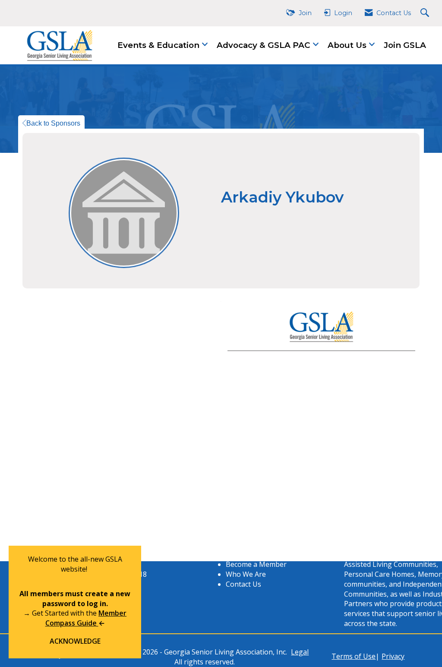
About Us (348, 45)
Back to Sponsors (53, 123)
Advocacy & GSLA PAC (265, 45)
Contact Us (243, 584)
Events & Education (159, 45)
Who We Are (246, 574)
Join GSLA (405, 45)
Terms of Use (354, 656)
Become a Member (256, 564)
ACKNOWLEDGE (75, 641)
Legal (300, 652)
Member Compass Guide (86, 618)
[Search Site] (425, 13)
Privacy (393, 656)
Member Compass (255, 554)
